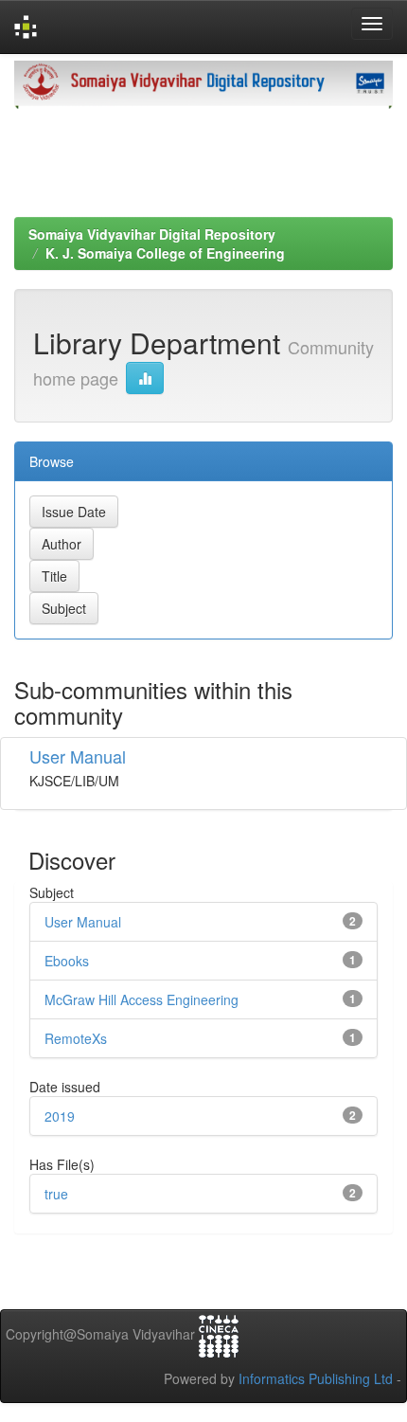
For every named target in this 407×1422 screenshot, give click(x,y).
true (56, 1193)
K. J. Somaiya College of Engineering (165, 252)
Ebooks (66, 960)
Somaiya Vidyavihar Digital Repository (151, 234)
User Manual (77, 756)
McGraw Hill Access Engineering (141, 999)
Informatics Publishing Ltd (316, 1378)
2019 (59, 1116)
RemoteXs (75, 1038)
